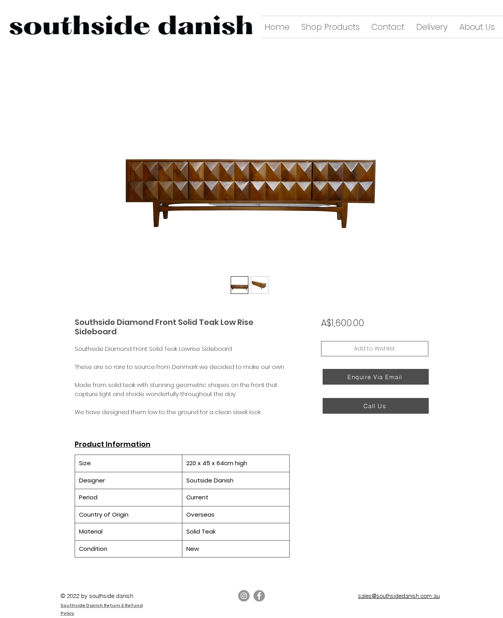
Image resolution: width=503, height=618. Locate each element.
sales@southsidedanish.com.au (399, 596)
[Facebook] (259, 595)
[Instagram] (244, 595)
